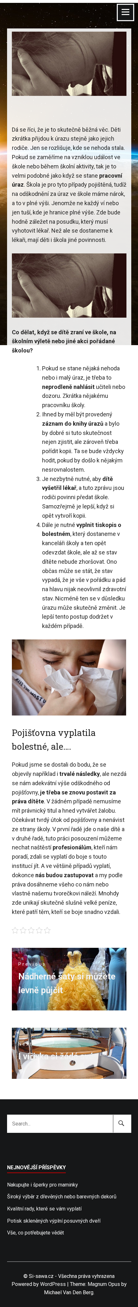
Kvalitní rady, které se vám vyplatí (44, 1209)
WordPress (53, 1284)
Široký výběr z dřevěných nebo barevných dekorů (61, 1197)
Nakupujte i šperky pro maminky (42, 1185)
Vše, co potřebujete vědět (35, 1233)
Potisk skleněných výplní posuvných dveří (53, 1221)
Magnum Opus (104, 1284)
